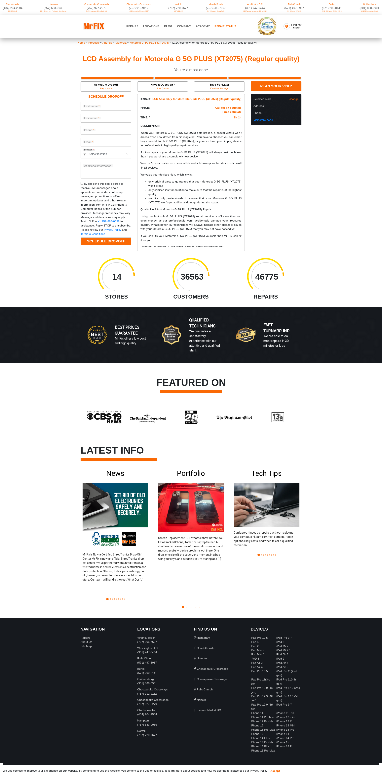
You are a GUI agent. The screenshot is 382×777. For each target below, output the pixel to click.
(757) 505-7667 (216, 8)
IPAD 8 (255, 658)
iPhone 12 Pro (285, 721)
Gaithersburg (369, 4)
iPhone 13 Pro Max (263, 729)
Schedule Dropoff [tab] (106, 86)
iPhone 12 (257, 725)
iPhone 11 (257, 713)
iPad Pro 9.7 (284, 637)
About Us (86, 641)
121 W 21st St (178, 11)
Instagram (203, 637)
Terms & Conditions (93, 233)
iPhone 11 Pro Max (263, 717)
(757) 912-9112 (138, 8)
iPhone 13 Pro (285, 729)
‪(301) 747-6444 (255, 8)
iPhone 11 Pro (285, 713)
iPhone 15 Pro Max (263, 750)
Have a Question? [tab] (163, 86)
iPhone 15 (282, 742)
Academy (203, 26)
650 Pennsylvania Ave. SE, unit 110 (255, 11)
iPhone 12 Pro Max (263, 721)
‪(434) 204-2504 (12, 8)
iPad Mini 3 (283, 650)
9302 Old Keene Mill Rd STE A (332, 11)
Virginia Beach (216, 4)
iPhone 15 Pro (285, 746)
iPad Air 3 (282, 654)
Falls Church (294, 4)
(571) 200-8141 (332, 8)
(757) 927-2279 (96, 8)
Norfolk (178, 4)
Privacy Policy (112, 229)
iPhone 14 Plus (260, 738)
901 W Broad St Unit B (294, 11)
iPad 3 (280, 641)
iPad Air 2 (257, 662)
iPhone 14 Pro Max (263, 742)
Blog (168, 26)
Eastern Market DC (209, 710)
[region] (191, 339)
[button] (115, 531)
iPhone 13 (257, 733)
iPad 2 (255, 646)
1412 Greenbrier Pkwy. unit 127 (139, 11)
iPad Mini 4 (258, 650)
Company (184, 26)
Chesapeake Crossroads (96, 4)
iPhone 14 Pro (285, 738)
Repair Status (225, 26)
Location (89, 150)
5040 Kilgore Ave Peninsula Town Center (53, 11)
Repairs (132, 26)
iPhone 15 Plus (260, 746)
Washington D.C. (255, 4)
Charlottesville (12, 4)
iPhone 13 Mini (285, 725)
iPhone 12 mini (285, 717)
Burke (332, 4)
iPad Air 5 (282, 667)
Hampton (53, 4)
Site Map (86, 646)
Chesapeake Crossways (139, 4)
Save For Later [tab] (219, 86)
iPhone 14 (282, 733)
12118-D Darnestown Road (369, 11)
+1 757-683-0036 (109, 221)
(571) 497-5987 (294, 8)
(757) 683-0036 (53, 8)
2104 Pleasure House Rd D (215, 11)
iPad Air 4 (257, 667)
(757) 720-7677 (178, 8)
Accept (275, 770)
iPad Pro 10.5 (259, 637)
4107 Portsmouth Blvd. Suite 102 (96, 11)
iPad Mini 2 (258, 654)
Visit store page (263, 119)
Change (294, 99)
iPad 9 (280, 658)
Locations (151, 26)
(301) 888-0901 (369, 8)
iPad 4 (255, 641)
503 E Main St (12, 11)
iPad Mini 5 (283, 646)
